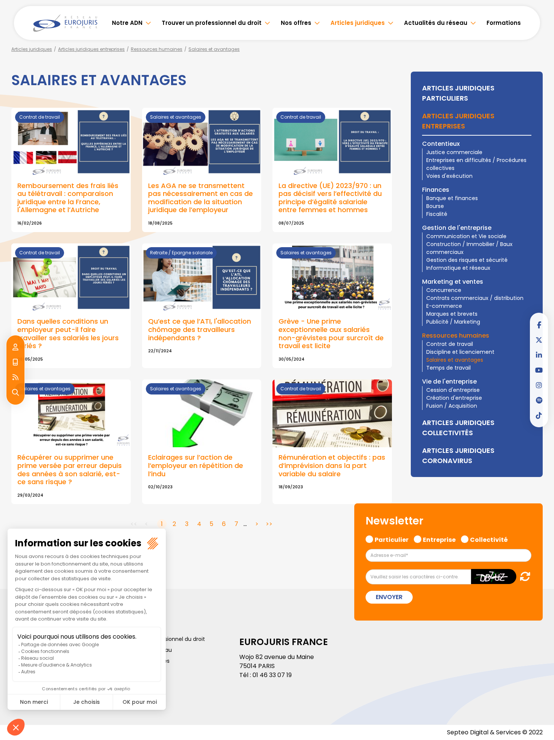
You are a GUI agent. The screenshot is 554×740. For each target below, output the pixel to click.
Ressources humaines (156, 49)
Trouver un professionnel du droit (212, 23)
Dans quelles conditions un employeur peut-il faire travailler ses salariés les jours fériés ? (68, 333)
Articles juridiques (358, 23)
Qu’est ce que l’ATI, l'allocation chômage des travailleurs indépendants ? (199, 329)
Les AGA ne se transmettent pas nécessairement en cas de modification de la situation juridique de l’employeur (200, 198)
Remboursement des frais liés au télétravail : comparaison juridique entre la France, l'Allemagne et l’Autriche (67, 198)
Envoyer (389, 597)
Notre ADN (127, 23)
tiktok (539, 415)
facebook (539, 325)
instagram (539, 385)
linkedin (539, 355)
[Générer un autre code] (523, 576)
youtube (539, 370)
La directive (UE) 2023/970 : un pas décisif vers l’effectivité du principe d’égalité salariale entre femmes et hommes (330, 198)
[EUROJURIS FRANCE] (65, 23)
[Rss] (15, 378)
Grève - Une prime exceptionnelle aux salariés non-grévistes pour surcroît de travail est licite (331, 333)
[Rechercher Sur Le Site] (15, 393)
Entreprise (439, 539)
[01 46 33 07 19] (15, 362)
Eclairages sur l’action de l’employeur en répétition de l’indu (195, 465)
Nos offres (296, 23)
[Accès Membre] (15, 347)
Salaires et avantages (214, 49)
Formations (504, 23)
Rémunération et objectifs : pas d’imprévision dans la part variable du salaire (332, 465)
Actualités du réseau (435, 23)
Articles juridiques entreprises (91, 49)
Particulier (392, 539)
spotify (539, 400)
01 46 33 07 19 (272, 675)
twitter (539, 340)
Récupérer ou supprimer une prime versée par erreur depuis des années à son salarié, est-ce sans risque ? (69, 469)
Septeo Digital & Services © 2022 (495, 732)
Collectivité (489, 539)
